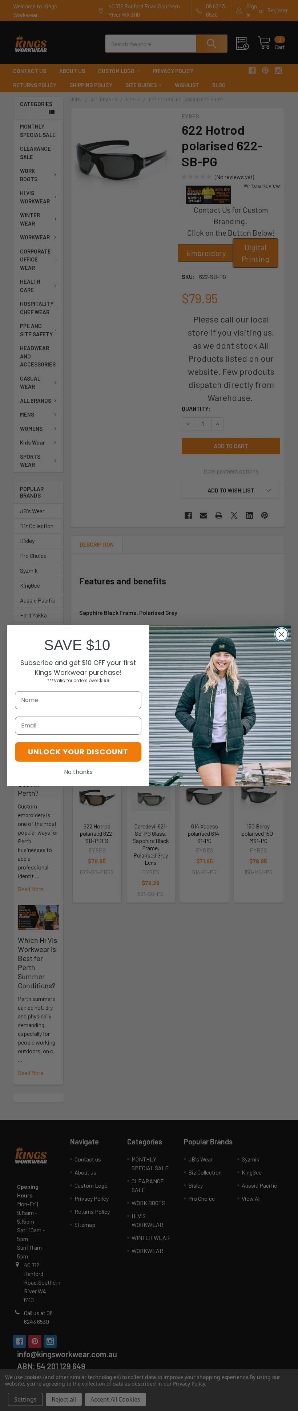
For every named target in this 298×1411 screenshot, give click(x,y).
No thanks (78, 772)
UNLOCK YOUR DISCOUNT (78, 752)
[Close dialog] (281, 634)
